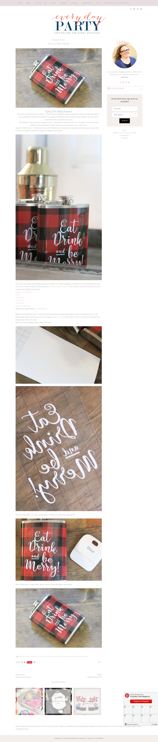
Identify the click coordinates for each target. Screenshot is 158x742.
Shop (37, 3)
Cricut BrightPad (41, 309)
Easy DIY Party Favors (58, 44)
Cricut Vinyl (20, 300)
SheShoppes (99, 738)
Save (30, 662)
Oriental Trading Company (58, 286)
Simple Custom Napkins (23, 677)
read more (124, 77)
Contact (74, 3)
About (28, 3)
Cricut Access (21, 298)
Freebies (63, 3)
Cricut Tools (20, 303)
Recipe (53, 3)
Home (20, 3)
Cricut (18, 295)
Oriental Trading (62, 656)
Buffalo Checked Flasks (24, 292)
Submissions (87, 3)
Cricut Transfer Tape (23, 306)
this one (59, 317)
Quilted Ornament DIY (94, 677)
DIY (46, 3)
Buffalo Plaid (24, 656)
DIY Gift (41, 656)
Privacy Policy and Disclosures (116, 3)
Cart (98, 3)
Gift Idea (52, 656)
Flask (47, 656)
